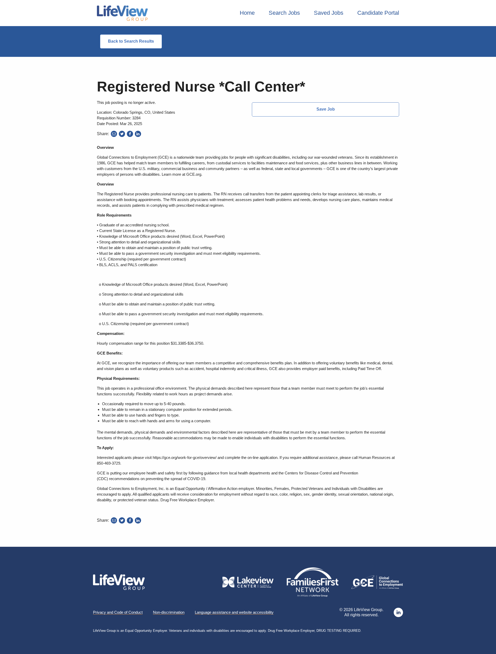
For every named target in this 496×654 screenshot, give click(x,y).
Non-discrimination (168, 612)
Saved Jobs (328, 13)
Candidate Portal (378, 13)
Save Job (325, 109)
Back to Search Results (131, 41)
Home (247, 13)
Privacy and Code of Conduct (118, 612)
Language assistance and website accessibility (234, 612)
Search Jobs (284, 13)
